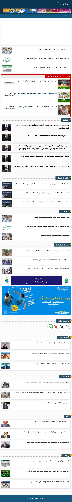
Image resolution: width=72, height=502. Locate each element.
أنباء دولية (64, 337)
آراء (67, 416)
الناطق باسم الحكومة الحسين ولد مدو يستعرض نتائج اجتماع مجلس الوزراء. (44, 156)
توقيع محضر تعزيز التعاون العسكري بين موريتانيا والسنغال (37, 80)
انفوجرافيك (63, 178)
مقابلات (65, 377)
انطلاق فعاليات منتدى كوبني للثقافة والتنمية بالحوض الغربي (51, 49)
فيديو (65, 120)
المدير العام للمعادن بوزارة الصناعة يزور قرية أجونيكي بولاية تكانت (50, 260)
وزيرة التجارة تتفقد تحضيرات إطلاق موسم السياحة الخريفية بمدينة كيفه (48, 269)
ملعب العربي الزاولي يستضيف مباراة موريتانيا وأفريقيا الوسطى (51, 67)
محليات (65, 211)
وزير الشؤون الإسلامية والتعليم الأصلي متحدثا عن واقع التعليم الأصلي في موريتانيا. (41, 166)
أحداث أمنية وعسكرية (57, 76)
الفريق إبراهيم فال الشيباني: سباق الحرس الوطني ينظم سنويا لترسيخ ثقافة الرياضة (45, 202)
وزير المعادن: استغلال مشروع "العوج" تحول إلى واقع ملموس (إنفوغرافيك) (47, 193)
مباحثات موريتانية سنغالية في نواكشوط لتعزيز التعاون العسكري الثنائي (33, 93)
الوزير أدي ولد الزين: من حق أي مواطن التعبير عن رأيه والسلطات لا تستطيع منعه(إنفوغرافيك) (42, 184)
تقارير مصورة (62, 245)
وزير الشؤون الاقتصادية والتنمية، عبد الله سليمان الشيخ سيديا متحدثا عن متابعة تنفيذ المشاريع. (42, 127)
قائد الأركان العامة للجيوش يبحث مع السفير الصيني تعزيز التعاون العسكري (32, 106)
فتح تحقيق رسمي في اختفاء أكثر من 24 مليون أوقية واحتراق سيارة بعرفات (48, 251)
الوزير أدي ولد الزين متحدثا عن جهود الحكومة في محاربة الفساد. (48, 135)
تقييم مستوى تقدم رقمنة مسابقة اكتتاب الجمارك (55, 235)
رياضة (66, 455)
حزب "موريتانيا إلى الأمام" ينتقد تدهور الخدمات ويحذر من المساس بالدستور (47, 58)
